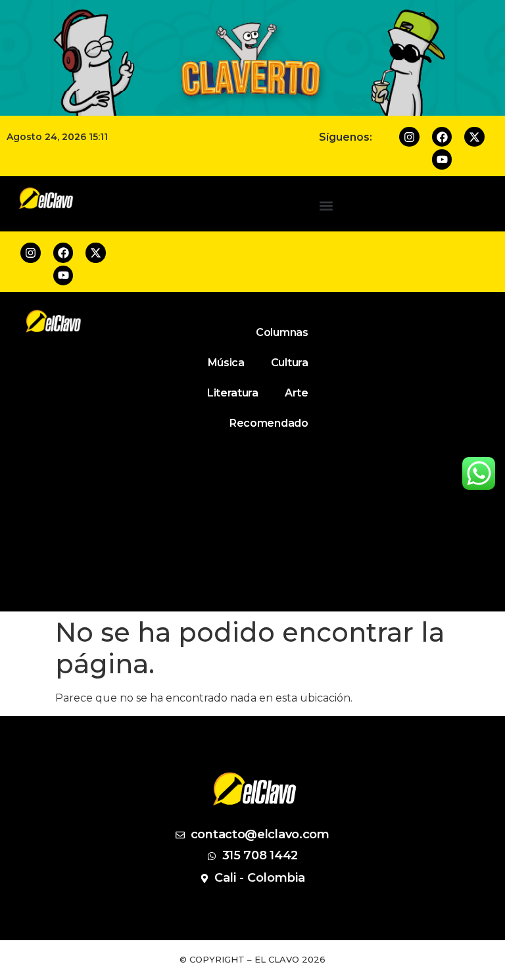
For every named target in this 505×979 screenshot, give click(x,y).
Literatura (232, 393)
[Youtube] (442, 159)
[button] (326, 206)
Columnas (282, 332)
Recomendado (268, 423)
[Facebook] (442, 137)
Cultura (289, 362)
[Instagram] (409, 137)
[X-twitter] (474, 137)
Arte (296, 393)
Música (226, 362)
